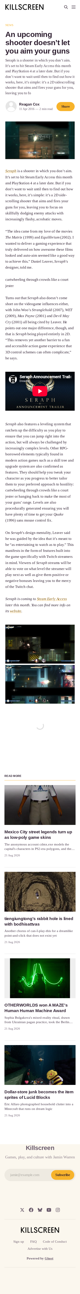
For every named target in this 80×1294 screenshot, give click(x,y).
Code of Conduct (55, 1241)
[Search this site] (66, 7)
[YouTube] (49, 1210)
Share (65, 106)
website (15, 611)
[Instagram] (58, 1210)
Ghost (49, 1258)
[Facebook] (31, 1210)
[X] (22, 1210)
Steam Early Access (52, 599)
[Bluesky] (40, 1210)
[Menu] (73, 7)
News (9, 25)
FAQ (33, 1241)
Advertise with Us (40, 1248)
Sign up (18, 1241)
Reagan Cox (29, 104)
